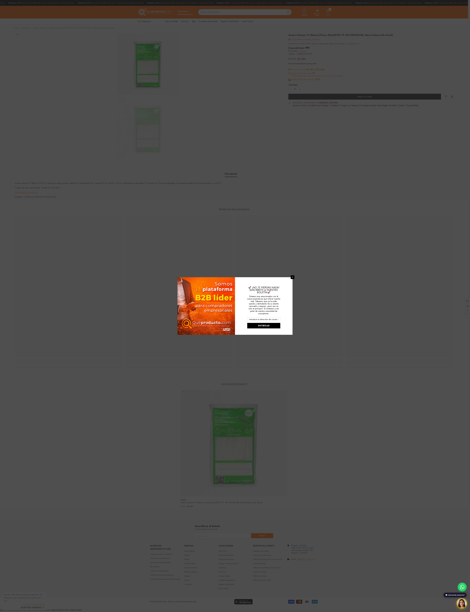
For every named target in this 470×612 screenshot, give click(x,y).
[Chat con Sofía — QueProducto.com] (462, 603)
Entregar (264, 325)
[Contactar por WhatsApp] (462, 587)
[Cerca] (292, 277)
